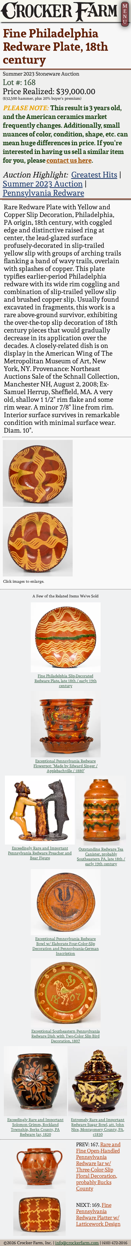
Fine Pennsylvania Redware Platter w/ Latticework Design (98, 1214)
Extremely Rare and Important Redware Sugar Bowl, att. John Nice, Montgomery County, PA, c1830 (97, 1127)
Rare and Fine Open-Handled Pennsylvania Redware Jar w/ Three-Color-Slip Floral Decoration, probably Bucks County (98, 1166)
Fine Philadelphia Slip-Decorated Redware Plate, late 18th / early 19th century (66, 680)
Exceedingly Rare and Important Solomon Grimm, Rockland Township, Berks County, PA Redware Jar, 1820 (35, 1127)
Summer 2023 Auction (43, 183)
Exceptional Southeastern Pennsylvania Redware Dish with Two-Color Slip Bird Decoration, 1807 (65, 1036)
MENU (125, 13)
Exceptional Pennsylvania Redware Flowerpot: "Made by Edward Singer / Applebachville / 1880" (65, 765)
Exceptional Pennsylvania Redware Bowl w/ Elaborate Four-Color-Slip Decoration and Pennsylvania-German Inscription (65, 946)
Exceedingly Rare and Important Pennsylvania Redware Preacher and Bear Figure (40, 853)
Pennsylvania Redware (43, 192)
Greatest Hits (94, 174)
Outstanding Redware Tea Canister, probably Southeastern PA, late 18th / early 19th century (101, 856)
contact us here (69, 160)
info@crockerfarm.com (77, 1242)
